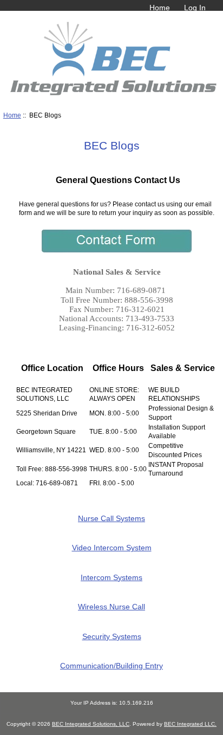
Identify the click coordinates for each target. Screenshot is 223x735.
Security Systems (111, 636)
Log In (195, 7)
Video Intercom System (112, 547)
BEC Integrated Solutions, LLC (90, 724)
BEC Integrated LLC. (190, 724)
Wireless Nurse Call (111, 606)
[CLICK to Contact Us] (117, 249)
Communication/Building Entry (111, 665)
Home (159, 7)
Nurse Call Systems (111, 518)
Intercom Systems (111, 577)
